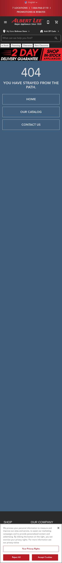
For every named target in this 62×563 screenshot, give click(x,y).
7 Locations (20, 7)
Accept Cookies (45, 557)
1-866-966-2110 (39, 7)
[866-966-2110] (48, 22)
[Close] (58, 528)
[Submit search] (56, 38)
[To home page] (27, 22)
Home (31, 99)
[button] (31, 2)
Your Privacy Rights (31, 549)
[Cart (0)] (56, 22)
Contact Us (31, 125)
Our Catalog (31, 112)
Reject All (16, 557)
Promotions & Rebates (31, 11)
